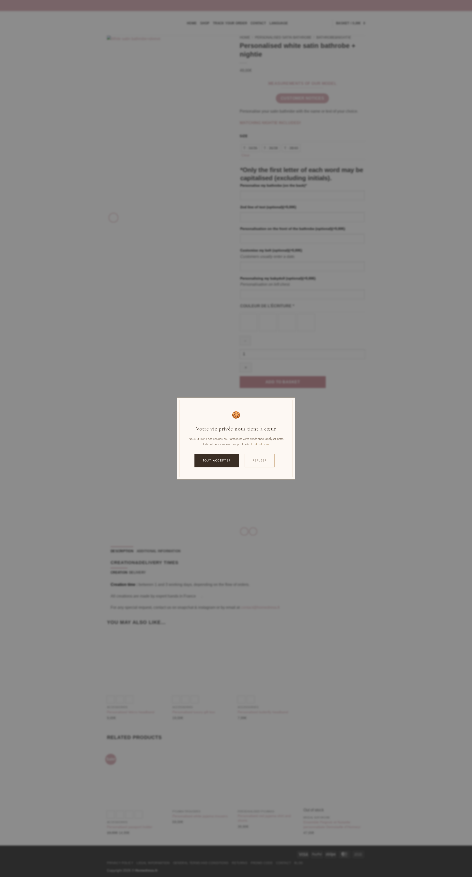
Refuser (259, 460)
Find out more (260, 444)
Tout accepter (217, 460)
